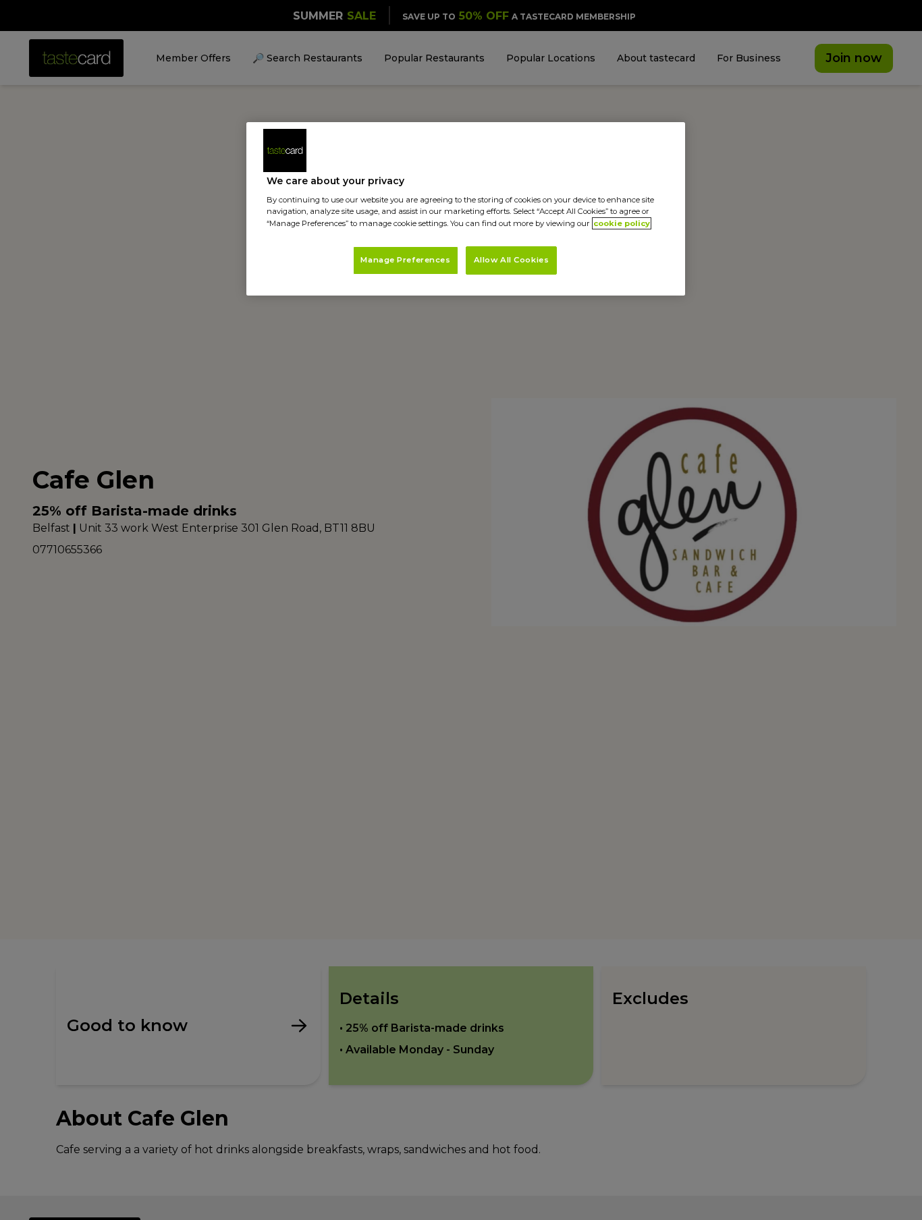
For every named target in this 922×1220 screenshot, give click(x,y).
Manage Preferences (405, 260)
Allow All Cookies (511, 260)
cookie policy (621, 223)
